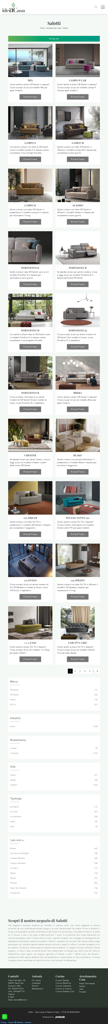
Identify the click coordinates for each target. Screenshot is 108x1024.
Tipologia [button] (15, 798)
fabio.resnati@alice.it (17, 1000)
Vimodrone (53, 893)
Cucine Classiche (63, 986)
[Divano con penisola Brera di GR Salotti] (78, 373)
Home (42, 28)
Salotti (65, 28)
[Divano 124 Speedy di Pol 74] (78, 560)
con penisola (53, 816)
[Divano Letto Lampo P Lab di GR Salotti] (78, 60)
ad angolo (53, 806)
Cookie (11, 1022)
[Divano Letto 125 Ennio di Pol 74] (30, 560)
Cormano (53, 868)
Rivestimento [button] (18, 740)
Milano (53, 873)
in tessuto (53, 753)
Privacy (3, 1022)
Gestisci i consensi (24, 1022)
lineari (53, 821)
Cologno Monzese (53, 863)
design (53, 780)
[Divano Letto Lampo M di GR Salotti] (78, 123)
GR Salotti (53, 694)
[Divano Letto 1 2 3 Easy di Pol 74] (30, 623)
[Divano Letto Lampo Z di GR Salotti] (30, 123)
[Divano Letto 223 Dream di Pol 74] (30, 498)
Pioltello (53, 883)
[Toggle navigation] (102, 7)
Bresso (53, 848)
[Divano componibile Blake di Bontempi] (78, 435)
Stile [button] (12, 766)
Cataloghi (36, 983)
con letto (53, 811)
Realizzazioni (37, 988)
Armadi (82, 992)
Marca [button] (14, 681)
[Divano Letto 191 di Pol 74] (78, 498)
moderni (53, 785)
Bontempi (53, 690)
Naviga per (54, 38)
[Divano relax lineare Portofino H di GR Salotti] (30, 310)
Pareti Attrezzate (87, 983)
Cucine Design (62, 980)
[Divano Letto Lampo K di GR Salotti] (30, 185)
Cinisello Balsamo (53, 858)
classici (53, 775)
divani (53, 726)
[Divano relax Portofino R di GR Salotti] (30, 373)
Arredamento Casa (53, 28)
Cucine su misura (63, 988)
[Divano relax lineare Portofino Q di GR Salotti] (78, 310)
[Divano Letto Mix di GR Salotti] (30, 60)
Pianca (53, 699)
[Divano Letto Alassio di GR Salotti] (78, 185)
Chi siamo (36, 980)
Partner (35, 986)
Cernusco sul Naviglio (53, 853)
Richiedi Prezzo (30, 96)
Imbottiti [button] (15, 718)
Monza (53, 878)
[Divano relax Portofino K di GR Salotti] (30, 248)
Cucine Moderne (63, 983)
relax (53, 826)
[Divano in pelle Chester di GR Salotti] (30, 435)
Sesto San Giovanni (53, 888)
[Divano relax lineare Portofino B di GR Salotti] (78, 248)
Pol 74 (53, 704)
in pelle (53, 748)
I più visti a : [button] (17, 840)
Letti (81, 989)
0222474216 (18, 988)
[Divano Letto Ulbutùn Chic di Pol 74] (78, 623)
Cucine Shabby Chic (65, 991)
